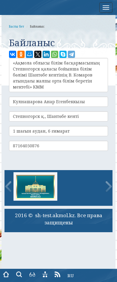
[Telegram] (71, 54)
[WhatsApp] (54, 54)
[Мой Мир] (29, 54)
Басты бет (16, 26)
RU (71, 275)
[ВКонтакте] (12, 54)
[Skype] (63, 54)
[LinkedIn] (46, 54)
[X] (37, 54)
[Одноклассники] (21, 54)
